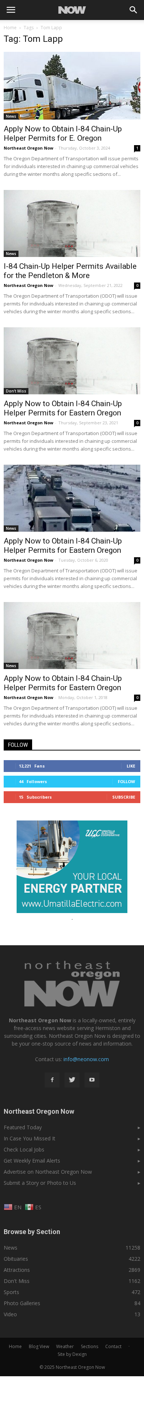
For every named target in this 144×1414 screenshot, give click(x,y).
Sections (89, 1346)
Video (10, 1314)
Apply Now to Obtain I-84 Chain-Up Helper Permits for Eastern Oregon (63, 408)
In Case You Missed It (29, 1138)
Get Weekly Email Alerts (32, 1160)
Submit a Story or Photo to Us (40, 1182)
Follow (126, 781)
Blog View (39, 1346)
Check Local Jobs (24, 1149)
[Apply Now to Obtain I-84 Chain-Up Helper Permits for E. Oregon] (72, 86)
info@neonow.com (86, 1059)
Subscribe (123, 797)
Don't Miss (16, 391)
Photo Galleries (22, 1303)
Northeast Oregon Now (28, 148)
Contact (113, 1346)
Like (131, 766)
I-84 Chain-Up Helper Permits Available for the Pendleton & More (70, 271)
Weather (65, 1346)
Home (10, 27)
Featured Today (23, 1127)
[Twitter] (72, 1080)
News (11, 116)
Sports (11, 1292)
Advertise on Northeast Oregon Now (48, 1171)
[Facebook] (52, 1080)
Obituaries (16, 1258)
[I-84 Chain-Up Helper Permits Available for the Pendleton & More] (72, 223)
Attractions (17, 1269)
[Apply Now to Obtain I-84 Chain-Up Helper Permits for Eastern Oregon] (72, 360)
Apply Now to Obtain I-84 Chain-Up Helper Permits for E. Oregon (63, 133)
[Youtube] (92, 1080)
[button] (133, 10)
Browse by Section (32, 1232)
